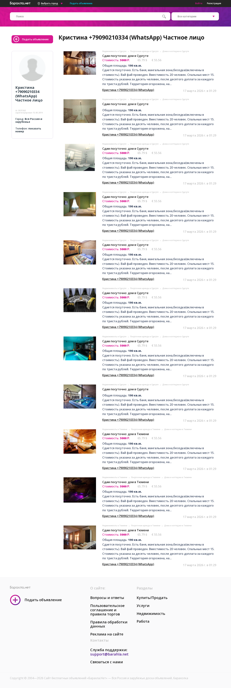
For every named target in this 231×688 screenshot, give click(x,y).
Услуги (143, 605)
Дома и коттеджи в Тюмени (178, 429)
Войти (198, 3)
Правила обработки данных (108, 624)
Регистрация (214, 3)
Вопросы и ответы (107, 597)
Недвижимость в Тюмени (115, 429)
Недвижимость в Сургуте (114, 51)
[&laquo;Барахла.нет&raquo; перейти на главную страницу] (20, 3)
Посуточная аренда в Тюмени (146, 429)
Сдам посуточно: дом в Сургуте (125, 56)
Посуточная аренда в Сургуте (144, 51)
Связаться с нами (106, 661)
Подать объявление (81, 3)
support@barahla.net (109, 654)
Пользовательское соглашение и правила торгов (107, 610)
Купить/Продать (152, 597)
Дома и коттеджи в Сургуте (175, 51)
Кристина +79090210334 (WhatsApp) (128, 90)
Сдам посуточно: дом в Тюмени (125, 434)
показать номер (28, 130)
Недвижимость (151, 613)
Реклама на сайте (106, 634)
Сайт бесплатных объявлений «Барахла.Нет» (76, 678)
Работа (143, 621)
